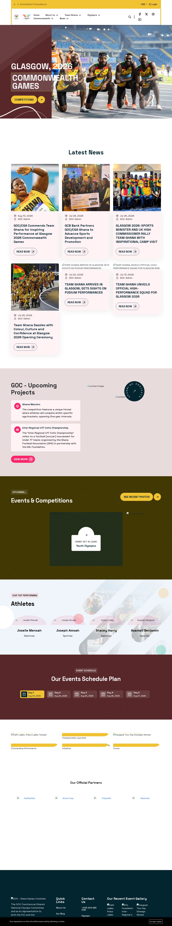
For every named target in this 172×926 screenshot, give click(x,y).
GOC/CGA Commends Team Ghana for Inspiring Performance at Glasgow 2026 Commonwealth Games (34, 234)
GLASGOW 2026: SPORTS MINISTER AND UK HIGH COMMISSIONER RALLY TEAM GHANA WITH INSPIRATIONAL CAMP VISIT (136, 234)
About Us (50, 15)
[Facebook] (139, 14)
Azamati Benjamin (105, 630)
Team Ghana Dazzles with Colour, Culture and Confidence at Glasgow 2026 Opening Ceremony (33, 331)
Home (37, 15)
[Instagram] (153, 14)
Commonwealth (42, 18)
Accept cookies (156, 922)
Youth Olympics (86, 545)
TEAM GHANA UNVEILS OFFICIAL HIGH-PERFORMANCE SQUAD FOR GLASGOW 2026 (136, 290)
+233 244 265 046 (89, 908)
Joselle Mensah (144, 630)
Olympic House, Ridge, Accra (89, 917)
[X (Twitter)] (146, 14)
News (63, 18)
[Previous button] (18, 4)
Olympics (92, 15)
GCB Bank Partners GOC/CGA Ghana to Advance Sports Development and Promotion (79, 234)
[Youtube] (139, 19)
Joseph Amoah (28, 630)
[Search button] (129, 17)
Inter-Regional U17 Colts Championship (45, 428)
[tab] (32, 694)
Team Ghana (71, 15)
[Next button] (15, 4)
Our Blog (60, 913)
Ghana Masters (31, 404)
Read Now (24, 251)
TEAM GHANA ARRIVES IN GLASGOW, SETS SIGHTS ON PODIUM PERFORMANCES (85, 288)
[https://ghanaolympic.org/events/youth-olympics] (86, 535)
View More (21, 459)
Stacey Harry (66, 630)
